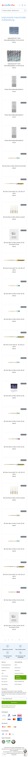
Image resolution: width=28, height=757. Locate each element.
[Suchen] (24, 10)
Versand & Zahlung (19, 673)
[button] (25, 5)
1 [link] (5, 640)
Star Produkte (5, 676)
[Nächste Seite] (22, 639)
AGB (16, 664)
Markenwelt (4, 678)
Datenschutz (18, 667)
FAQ (3, 673)
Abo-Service (4, 681)
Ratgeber (4, 670)
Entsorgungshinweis (6, 664)
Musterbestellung (6, 667)
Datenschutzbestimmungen (8, 707)
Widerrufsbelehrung (19, 681)
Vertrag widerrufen (18, 677)
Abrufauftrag (5, 684)
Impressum (17, 670)
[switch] (25, 755)
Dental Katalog (18, 684)
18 (19, 639)
